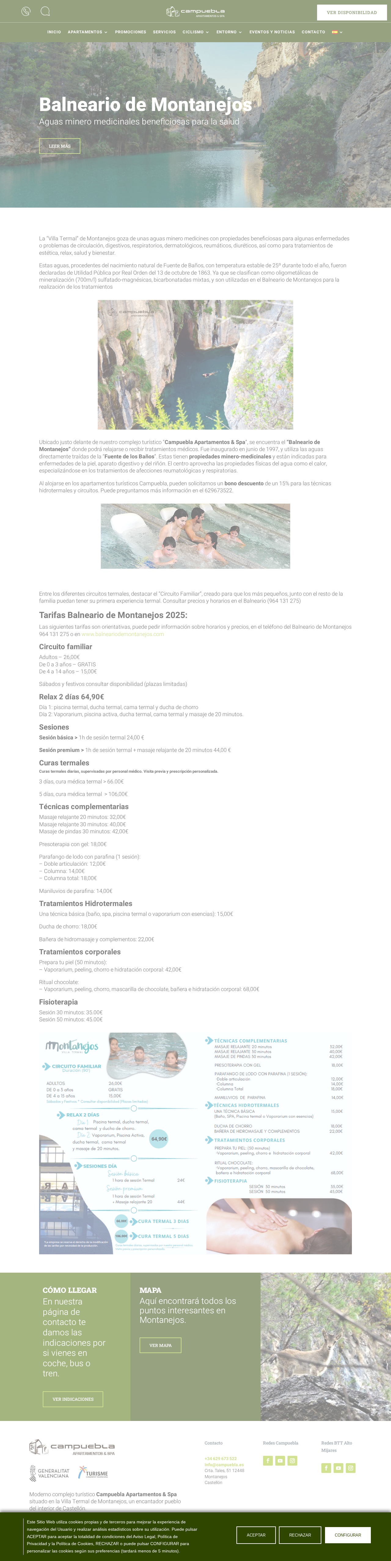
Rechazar (300, 1535)
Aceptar (256, 1535)
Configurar (348, 1535)
